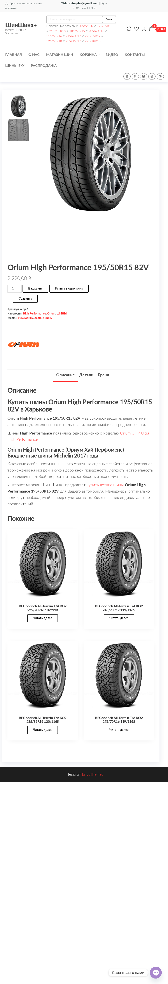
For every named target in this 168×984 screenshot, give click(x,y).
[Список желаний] (136, 29)
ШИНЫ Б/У (14, 65)
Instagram (152, 76)
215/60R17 (73, 36)
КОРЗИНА (88, 55)
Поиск (109, 19)
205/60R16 (96, 31)
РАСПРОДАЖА (44, 65)
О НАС (34, 55)
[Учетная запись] (144, 29)
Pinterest (135, 76)
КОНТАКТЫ (135, 55)
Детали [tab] (86, 375)
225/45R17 (73, 41)
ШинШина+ (21, 25)
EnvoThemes (92, 775)
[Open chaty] (156, 973)
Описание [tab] (65, 375)
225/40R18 (92, 41)
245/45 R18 (57, 31)
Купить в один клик (69, 288)
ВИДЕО (111, 55)
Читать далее (42, 618)
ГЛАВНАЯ (13, 55)
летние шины (43, 318)
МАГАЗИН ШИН (59, 55)
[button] (144, 177)
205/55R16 (86, 26)
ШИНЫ (62, 313)
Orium (51, 313)
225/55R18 (54, 41)
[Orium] (23, 345)
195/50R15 (25, 318)
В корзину (35, 288)
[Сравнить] (129, 29)
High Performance (34, 313)
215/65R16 (54, 36)
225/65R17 (92, 36)
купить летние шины (105, 485)
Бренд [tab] (103, 375)
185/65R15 (77, 31)
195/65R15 (104, 26)
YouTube (160, 76)
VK (143, 76)
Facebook (127, 76)
